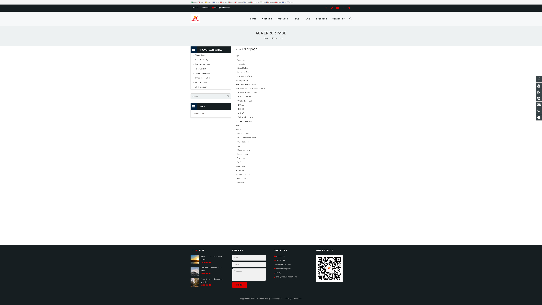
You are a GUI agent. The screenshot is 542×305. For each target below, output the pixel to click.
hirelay (278, 273)
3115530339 (280, 256)
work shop (241, 178)
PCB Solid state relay (246, 137)
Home (238, 56)
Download (241, 158)
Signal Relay (242, 68)
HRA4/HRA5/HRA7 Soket (249, 92)
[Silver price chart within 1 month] (195, 263)
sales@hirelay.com (222, 7)
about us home (243, 174)
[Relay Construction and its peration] (195, 286)
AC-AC (241, 113)
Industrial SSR (243, 133)
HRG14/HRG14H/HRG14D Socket (251, 88)
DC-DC (241, 109)
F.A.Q (239, 162)
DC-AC (241, 105)
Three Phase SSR (244, 121)
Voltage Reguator (245, 117)
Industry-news (243, 154)
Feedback (241, 166)
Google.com (199, 113)
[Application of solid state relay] (195, 275)
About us (241, 60)
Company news (243, 150)
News (239, 146)
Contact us (241, 170)
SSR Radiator (243, 141)
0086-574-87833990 (201, 7)
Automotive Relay (245, 76)
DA (239, 125)
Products (241, 64)
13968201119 (280, 260)
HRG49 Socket (244, 96)
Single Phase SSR (245, 101)
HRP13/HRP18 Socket (247, 84)
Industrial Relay (243, 72)
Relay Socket (243, 80)
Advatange (241, 182)
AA (239, 129)
